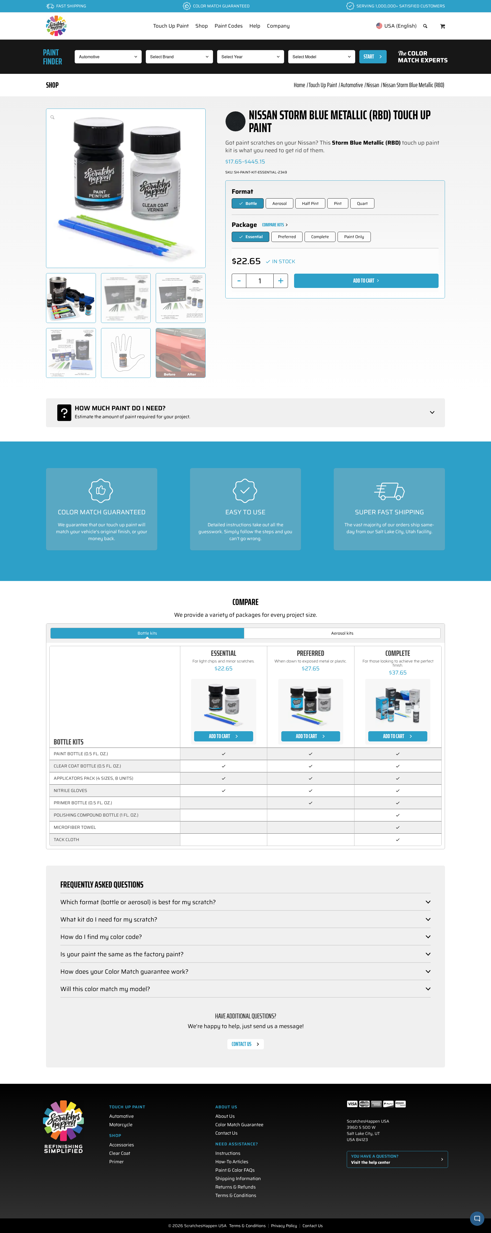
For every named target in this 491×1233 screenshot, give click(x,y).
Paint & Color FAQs (235, 1170)
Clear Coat (119, 1153)
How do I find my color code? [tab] (101, 936)
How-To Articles (231, 1161)
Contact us (241, 1044)
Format (242, 191)
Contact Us (226, 1133)
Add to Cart (363, 280)
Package (244, 225)
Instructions (227, 1153)
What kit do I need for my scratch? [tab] (108, 919)
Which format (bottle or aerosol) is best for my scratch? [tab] (138, 902)
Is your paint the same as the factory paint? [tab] (122, 954)
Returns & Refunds (235, 1187)
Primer (116, 1161)
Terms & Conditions (235, 1195)
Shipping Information (238, 1178)
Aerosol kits (342, 633)
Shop (52, 85)
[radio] (248, 203)
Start (369, 56)
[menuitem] (171, 26)
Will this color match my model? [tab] (105, 989)
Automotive (121, 1116)
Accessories (121, 1144)
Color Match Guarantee (239, 1124)
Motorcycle (120, 1124)
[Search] (425, 26)
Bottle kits (147, 633)
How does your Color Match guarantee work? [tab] (124, 971)
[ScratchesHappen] (56, 26)
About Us (225, 1116)
